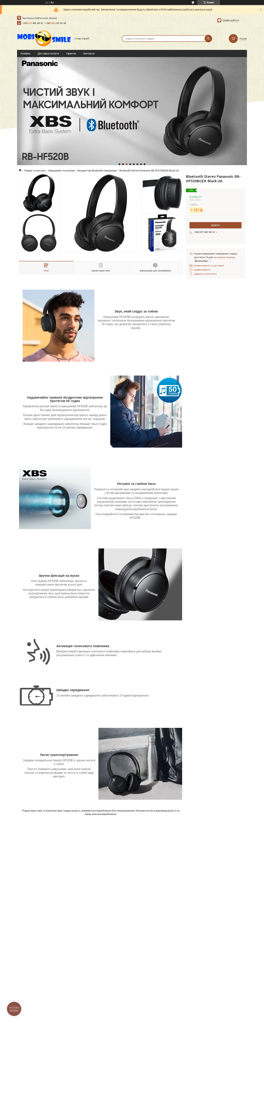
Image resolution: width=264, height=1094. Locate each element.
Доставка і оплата (48, 53)
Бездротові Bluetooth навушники (97, 170)
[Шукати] (208, 38)
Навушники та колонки (61, 170)
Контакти (88, 53)
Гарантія (71, 53)
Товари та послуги (35, 170)
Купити (215, 225)
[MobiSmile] (44, 38)
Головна (25, 53)
